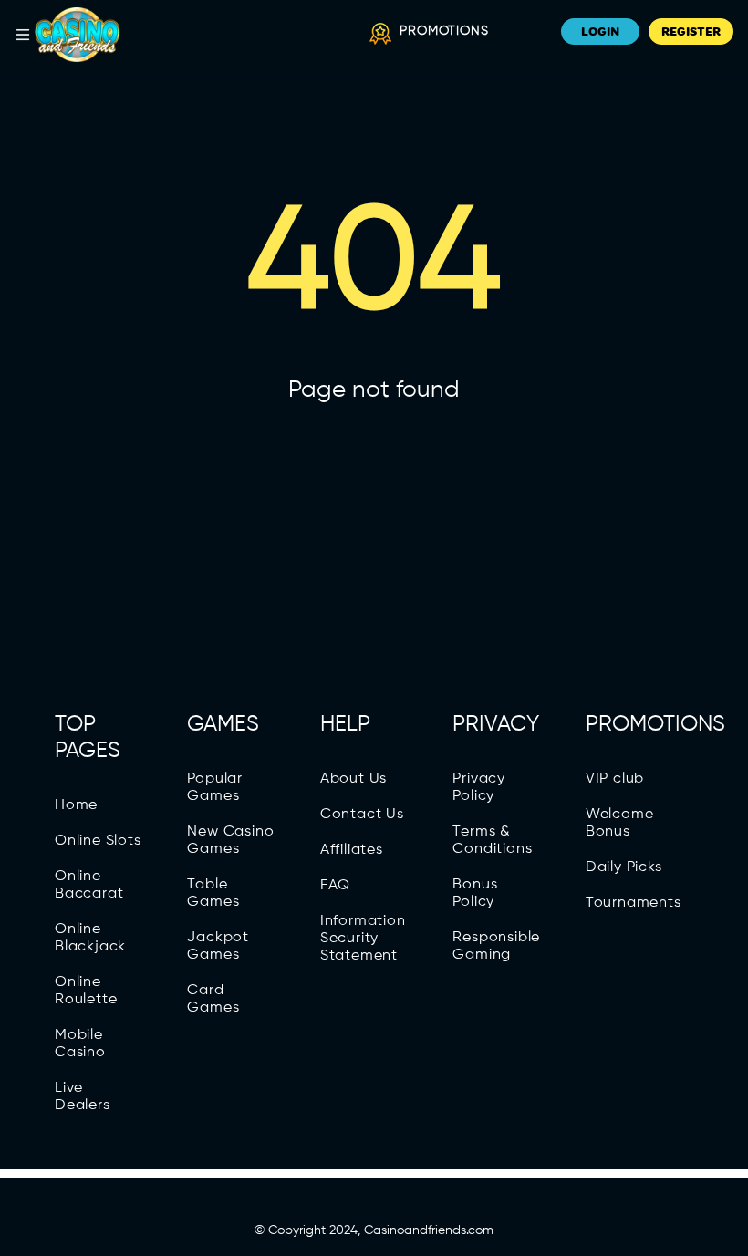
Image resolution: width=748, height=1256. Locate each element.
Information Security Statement (363, 938)
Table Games (213, 893)
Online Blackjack (90, 938)
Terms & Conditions (492, 840)
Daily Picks (624, 867)
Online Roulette (86, 991)
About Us (353, 779)
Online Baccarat (89, 885)
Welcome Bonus (620, 823)
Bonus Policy (474, 893)
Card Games (213, 999)
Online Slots (98, 841)
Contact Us (362, 814)
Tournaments (633, 903)
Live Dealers (82, 1097)
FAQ (335, 885)
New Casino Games (230, 840)
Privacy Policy (478, 788)
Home (76, 805)
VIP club (615, 779)
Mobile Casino (80, 1044)
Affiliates (351, 850)
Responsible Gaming (496, 946)
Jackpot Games (218, 946)
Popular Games (215, 788)
